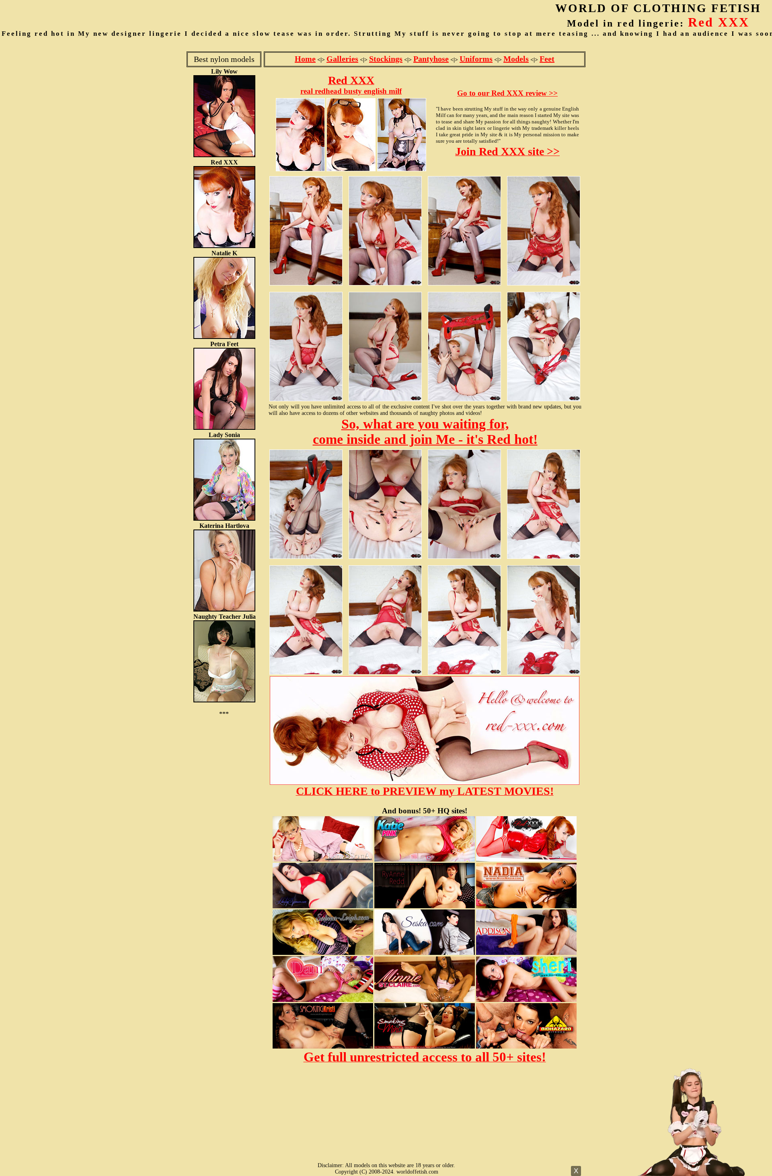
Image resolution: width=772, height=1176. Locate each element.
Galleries (342, 58)
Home (305, 58)
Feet (547, 58)
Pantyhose (431, 58)
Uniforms (476, 58)
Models (516, 58)
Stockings (385, 58)
